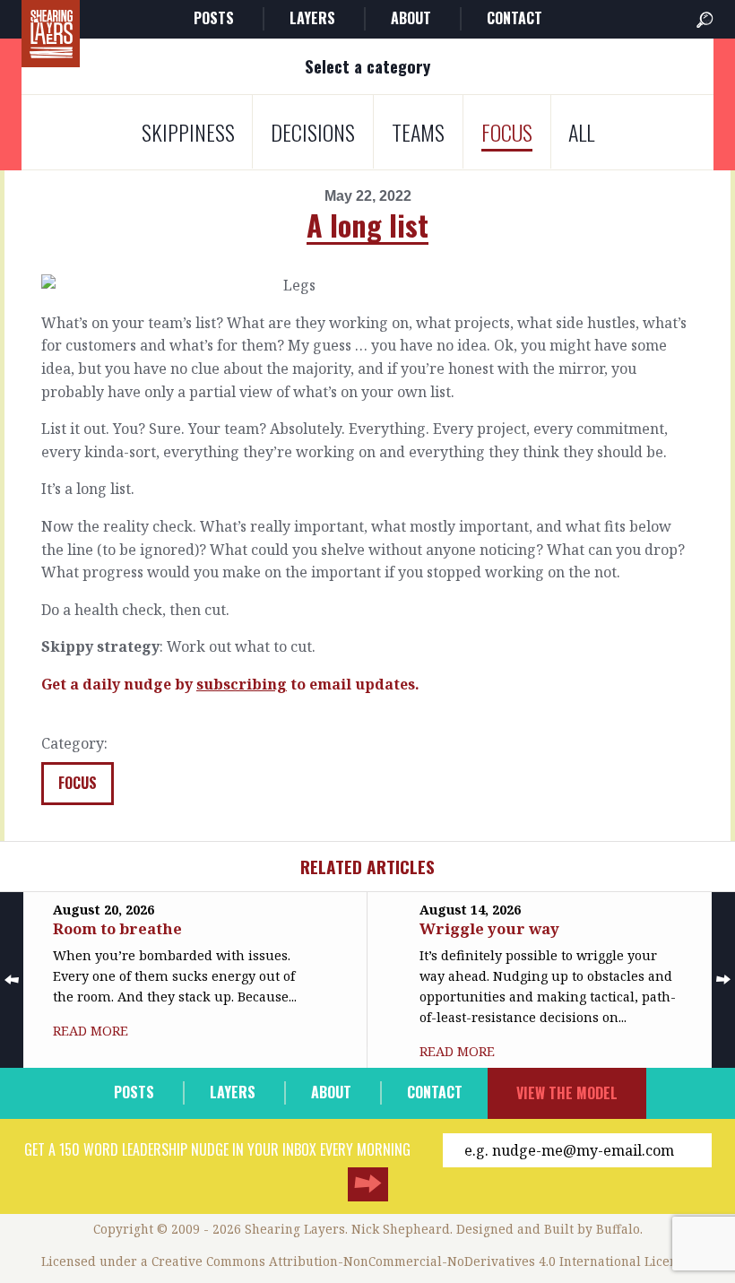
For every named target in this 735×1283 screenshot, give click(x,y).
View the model (567, 1093)
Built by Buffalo (592, 1228)
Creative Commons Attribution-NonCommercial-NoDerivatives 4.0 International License (421, 1261)
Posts (214, 18)
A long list (367, 225)
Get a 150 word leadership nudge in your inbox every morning (217, 1149)
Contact (514, 18)
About (411, 18)
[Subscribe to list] (368, 1184)
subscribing (241, 684)
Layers (312, 18)
